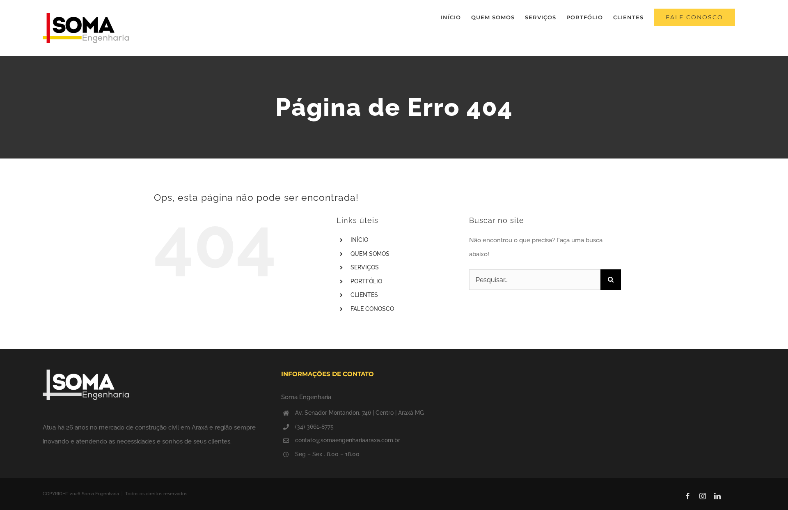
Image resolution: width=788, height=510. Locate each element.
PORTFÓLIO (366, 281)
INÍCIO (359, 240)
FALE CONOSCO (372, 309)
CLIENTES (364, 295)
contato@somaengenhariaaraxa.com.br (347, 440)
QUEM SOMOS (369, 253)
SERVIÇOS (364, 267)
